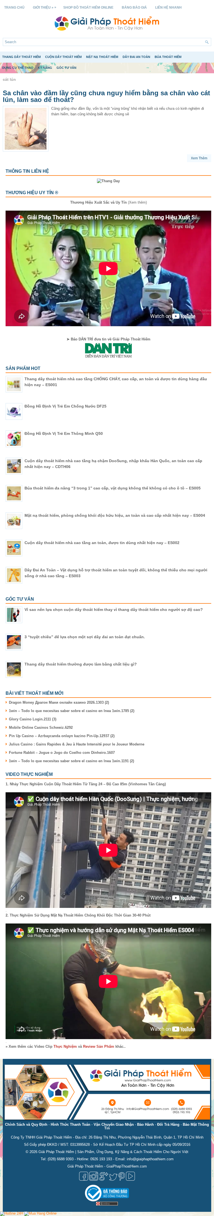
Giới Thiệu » (44, 7)
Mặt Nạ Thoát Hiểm (102, 57)
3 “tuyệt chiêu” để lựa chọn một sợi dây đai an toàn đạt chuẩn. (85, 637)
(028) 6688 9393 (61, 1159)
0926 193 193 (101, 1159)
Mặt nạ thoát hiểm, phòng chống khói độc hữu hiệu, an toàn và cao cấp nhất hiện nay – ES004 (115, 515)
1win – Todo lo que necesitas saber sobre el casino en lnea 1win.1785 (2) (71, 711)
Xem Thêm (199, 158)
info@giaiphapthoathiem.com (150, 1159)
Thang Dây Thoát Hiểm (21, 57)
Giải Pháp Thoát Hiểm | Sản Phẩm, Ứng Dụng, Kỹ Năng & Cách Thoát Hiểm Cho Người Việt (113, 1152)
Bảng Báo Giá (134, 7)
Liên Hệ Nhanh (168, 7)
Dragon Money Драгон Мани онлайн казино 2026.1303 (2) (59, 702)
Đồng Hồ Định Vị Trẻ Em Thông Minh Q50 (64, 433)
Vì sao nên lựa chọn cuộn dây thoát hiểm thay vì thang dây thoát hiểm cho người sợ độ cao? (114, 609)
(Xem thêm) (108, 202)
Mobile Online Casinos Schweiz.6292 (41, 727)
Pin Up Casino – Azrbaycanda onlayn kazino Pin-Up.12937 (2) (62, 736)
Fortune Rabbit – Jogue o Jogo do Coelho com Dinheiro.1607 (62, 752)
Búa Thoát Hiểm (168, 57)
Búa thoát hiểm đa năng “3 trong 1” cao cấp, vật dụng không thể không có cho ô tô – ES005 (113, 488)
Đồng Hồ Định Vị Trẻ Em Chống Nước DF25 (65, 406)
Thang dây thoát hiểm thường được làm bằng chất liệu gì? (81, 664)
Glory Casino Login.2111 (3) (32, 719)
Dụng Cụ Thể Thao (17, 67)
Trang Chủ (14, 7)
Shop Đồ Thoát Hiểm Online (88, 7)
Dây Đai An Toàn (136, 57)
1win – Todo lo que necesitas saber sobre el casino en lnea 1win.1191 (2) (71, 761)
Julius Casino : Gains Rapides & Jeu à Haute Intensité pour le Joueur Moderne (76, 744)
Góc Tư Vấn (66, 67)
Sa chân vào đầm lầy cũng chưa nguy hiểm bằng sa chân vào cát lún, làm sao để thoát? (106, 96)
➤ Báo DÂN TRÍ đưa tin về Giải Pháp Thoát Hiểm (108, 339)
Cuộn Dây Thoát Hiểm (63, 57)
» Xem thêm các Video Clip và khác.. (66, 1046)
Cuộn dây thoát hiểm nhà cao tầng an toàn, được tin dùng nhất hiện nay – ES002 (102, 542)
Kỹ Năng (45, 67)
